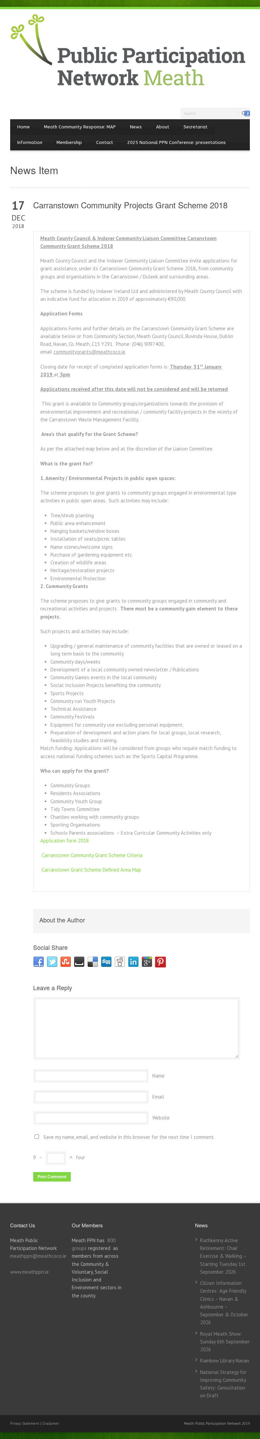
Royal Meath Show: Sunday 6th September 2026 (225, 1342)
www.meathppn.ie (29, 1272)
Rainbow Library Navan (224, 1360)
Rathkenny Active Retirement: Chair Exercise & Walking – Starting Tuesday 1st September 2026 (223, 1256)
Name (158, 1075)
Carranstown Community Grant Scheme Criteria (92, 855)
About (162, 126)
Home (23, 126)
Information (29, 142)
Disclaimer (50, 1423)
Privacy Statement (25, 1423)
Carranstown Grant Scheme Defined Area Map (91, 870)
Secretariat (195, 126)
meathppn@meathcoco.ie (38, 1256)
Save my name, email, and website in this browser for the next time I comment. (129, 1137)
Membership (69, 142)
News (136, 126)
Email (158, 1096)
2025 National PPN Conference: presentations (176, 142)
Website (161, 1117)
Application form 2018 (64, 840)
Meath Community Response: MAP (80, 126)
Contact (104, 142)
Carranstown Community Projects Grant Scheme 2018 (130, 205)
